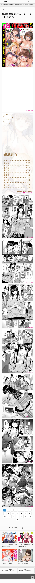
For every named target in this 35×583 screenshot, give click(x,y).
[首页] (32, 577)
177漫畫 (4, 1)
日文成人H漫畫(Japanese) (13, 4)
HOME (4, 4)
